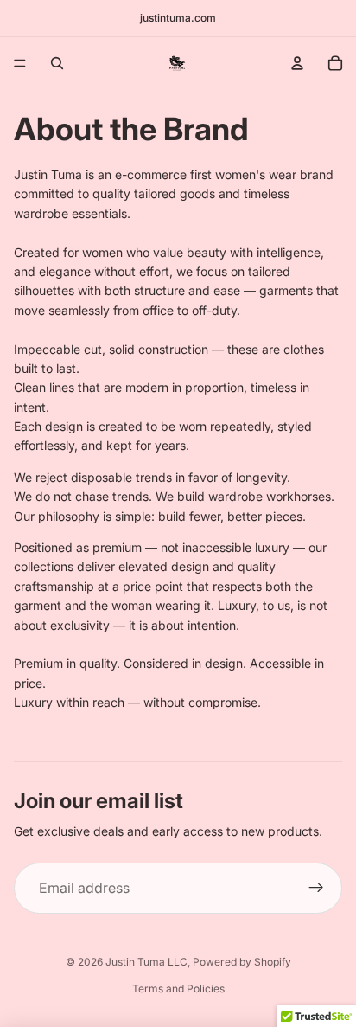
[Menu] (20, 63)
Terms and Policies (178, 988)
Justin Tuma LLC (146, 961)
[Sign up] (316, 888)
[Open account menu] (297, 63)
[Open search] (57, 63)
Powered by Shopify (242, 961)
